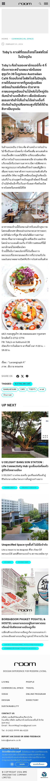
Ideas (5, 694)
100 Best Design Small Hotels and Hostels (22, 644)
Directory (32, 700)
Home (5, 39)
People (30, 682)
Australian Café (23, 383)
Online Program (36, 694)
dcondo (7, 562)
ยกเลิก (22, 764)
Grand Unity (9, 487)
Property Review (29, 487)
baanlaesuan (9, 389)
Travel (30, 688)
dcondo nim (23, 562)
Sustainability (10, 706)
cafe (22, 389)
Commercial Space (23, 39)
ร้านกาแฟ (7, 395)
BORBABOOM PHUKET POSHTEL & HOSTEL (20, 648)
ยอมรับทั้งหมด (38, 764)
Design (6, 700)
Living (5, 682)
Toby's (32, 389)
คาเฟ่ (42, 389)
